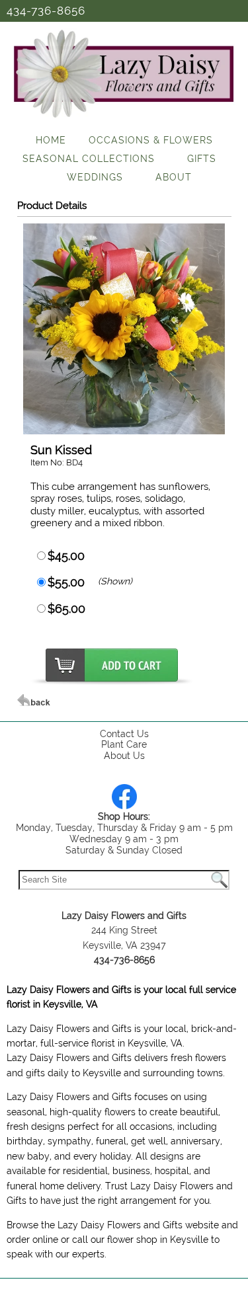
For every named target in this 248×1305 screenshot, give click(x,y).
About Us (124, 755)
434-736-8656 (46, 10)
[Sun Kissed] (124, 431)
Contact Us (124, 734)
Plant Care (124, 744)
